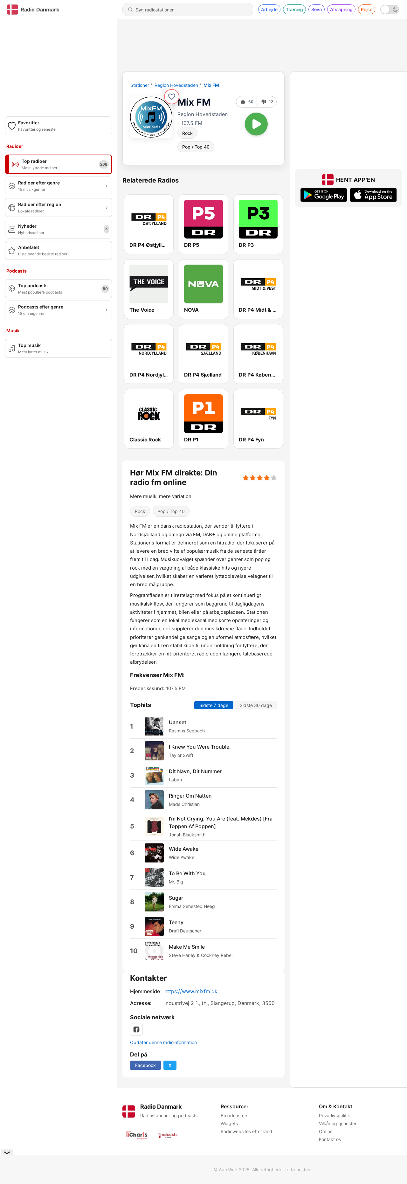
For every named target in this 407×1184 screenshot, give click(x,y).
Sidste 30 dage (256, 705)
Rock (187, 133)
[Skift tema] (389, 9)
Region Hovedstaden (176, 85)
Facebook (145, 1065)
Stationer (139, 85)
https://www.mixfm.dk (190, 991)
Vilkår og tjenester (337, 1123)
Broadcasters (234, 1115)
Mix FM (211, 85)
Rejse (366, 9)
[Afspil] (256, 124)
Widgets (229, 1123)
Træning (294, 9)
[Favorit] (171, 96)
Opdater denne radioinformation (163, 1042)
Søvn (316, 9)
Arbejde (269, 9)
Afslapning (341, 9)
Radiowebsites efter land (246, 1131)
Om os (325, 1131)
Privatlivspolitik (334, 1115)
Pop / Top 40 (196, 146)
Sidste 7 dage (213, 705)
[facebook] (136, 1029)
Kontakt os (330, 1139)
